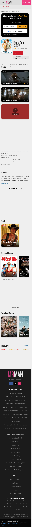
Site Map (15, 441)
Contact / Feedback (15, 438)
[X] (15, 383)
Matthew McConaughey (10, 83)
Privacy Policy (6, 34)
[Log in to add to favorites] (17, 226)
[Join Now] (26, 2)
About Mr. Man (15, 479)
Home (3, 11)
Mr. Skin (15, 490)
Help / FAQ (15, 445)
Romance (25, 151)
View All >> (26, 346)
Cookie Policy (15, 456)
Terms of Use (14, 34)
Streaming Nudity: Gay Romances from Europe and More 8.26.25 (15, 426)
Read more (5, 183)
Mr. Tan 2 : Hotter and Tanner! (15, 400)
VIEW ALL (18, 509)
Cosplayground (15, 486)
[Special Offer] (15, 203)
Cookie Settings (15, 459)
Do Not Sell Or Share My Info (15, 463)
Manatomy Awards (15, 393)
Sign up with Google (16, 31)
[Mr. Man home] (9, 2)
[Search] (19, 2)
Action (8, 151)
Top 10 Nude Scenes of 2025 (15, 396)
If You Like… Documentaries (15, 404)
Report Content (15, 466)
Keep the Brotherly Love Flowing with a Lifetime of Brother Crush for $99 (15, 416)
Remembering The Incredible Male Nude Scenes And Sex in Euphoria (15, 409)
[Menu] (3, 2)
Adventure (14, 151)
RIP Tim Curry (15, 421)
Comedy (19, 151)
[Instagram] (19, 383)
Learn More (14, 521)
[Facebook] (11, 383)
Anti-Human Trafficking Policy (15, 470)
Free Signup (22, 26)
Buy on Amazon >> (6, 167)
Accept (26, 523)
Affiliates (15, 483)
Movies (8, 11)
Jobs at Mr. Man (15, 494)
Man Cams (6, 6)
